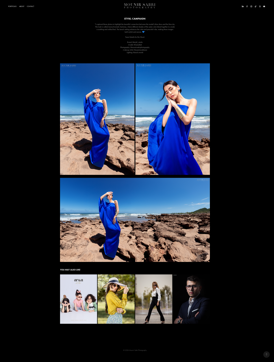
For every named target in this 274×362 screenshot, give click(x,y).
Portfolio (12, 6)
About (21, 6)
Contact (30, 6)
